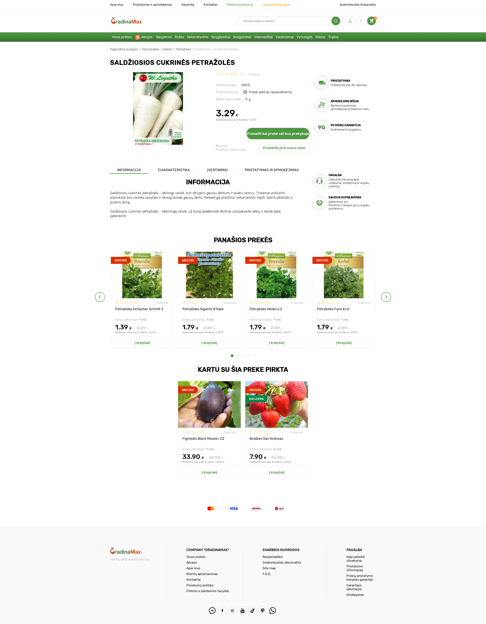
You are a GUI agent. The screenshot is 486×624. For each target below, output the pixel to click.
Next (386, 297)
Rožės (179, 37)
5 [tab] (254, 355)
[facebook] (222, 610)
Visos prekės (122, 37)
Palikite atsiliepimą (240, 4)
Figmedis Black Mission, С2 (203, 439)
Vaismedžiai (263, 37)
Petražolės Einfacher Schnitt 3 (139, 309)
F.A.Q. (267, 574)
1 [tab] (232, 355)
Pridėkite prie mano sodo (284, 148)
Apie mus (116, 4)
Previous (100, 297)
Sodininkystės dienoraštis (282, 562)
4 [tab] (248, 355)
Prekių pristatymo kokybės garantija (359, 577)
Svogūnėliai (242, 37)
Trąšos (333, 37)
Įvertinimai (217, 170)
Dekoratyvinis (197, 37)
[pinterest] (262, 610)
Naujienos (164, 37)
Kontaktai (210, 4)
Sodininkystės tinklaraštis (358, 4)
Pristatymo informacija (354, 568)
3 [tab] (243, 355)
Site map (269, 568)
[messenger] (212, 610)
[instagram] (232, 610)
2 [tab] (237, 355)
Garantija (187, 4)
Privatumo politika (199, 585)
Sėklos (320, 37)
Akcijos (146, 37)
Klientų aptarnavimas (202, 574)
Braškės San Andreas (266, 439)
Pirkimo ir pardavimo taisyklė (207, 591)
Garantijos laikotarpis (354, 587)
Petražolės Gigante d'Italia (202, 309)
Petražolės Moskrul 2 (266, 309)
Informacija (129, 170)
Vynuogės (304, 37)
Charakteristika (174, 170)
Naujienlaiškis (273, 557)
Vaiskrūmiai (285, 37)
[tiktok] (252, 610)
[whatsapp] (272, 610)
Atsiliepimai (355, 595)
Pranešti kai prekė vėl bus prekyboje (278, 133)
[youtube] (242, 610)
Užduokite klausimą (276, 4)
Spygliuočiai (220, 37)
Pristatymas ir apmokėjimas (152, 4)
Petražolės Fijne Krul (333, 309)
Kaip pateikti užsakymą (355, 558)
